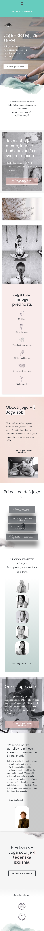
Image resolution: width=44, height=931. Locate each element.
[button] (22, 3)
